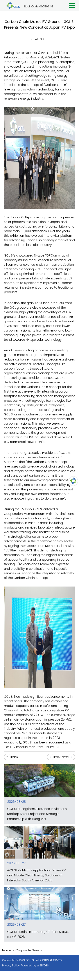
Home (6, 950)
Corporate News (28, 950)
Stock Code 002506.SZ (38, 7)
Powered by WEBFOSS (35, 966)
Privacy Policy (11, 966)
